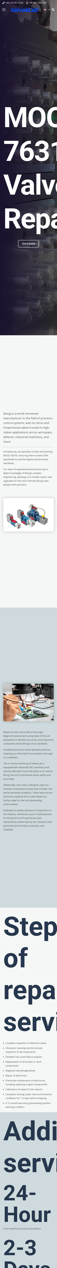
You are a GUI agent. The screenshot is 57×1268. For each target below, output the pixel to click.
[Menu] (3, 9)
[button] (47, 9)
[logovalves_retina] (25, 9)
